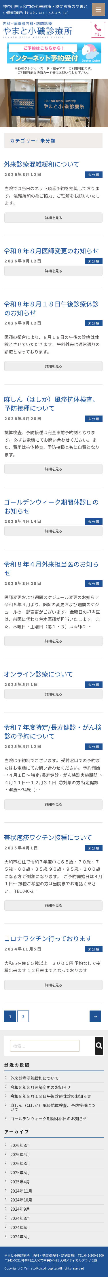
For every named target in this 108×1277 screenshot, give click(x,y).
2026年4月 (20, 1154)
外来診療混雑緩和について (41, 163)
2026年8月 (20, 1145)
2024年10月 (21, 1200)
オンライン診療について (38, 673)
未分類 (94, 174)
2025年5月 (20, 1172)
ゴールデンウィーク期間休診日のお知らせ (51, 506)
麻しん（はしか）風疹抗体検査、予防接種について (51, 403)
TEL (98, 34)
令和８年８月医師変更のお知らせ (51, 250)
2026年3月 (20, 1163)
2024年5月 (20, 1236)
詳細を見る (53, 217)
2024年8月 (20, 1218)
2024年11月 (21, 1191)
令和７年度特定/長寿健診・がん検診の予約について (52, 731)
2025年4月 (20, 1182)
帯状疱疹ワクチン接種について (48, 837)
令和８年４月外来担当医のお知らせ (51, 568)
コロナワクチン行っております (48, 938)
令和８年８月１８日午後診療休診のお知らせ (51, 308)
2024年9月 (20, 1209)
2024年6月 (20, 1227)
